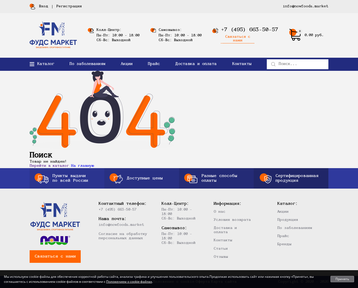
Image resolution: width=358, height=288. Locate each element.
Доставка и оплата (196, 64)
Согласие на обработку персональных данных (123, 236)
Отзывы (221, 257)
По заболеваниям (87, 64)
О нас (219, 212)
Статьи (221, 249)
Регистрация (69, 6)
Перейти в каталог (49, 166)
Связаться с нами (237, 38)
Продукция (287, 220)
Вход (43, 6)
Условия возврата (232, 220)
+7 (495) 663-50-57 (249, 30)
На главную (82, 166)
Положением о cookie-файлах (129, 281)
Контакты (242, 64)
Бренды (284, 244)
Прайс (154, 64)
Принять (342, 279)
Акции (127, 64)
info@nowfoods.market (305, 6)
